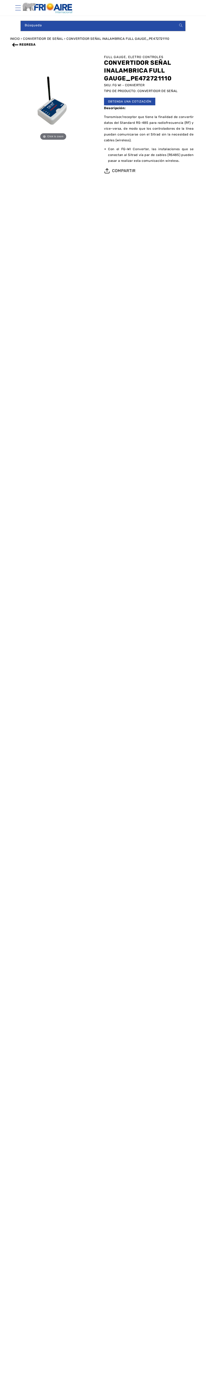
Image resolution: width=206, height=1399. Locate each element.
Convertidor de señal (43, 39)
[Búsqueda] (180, 25)
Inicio (15, 39)
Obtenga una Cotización (129, 101)
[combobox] (103, 26)
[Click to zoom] (53, 100)
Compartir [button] (123, 170)
